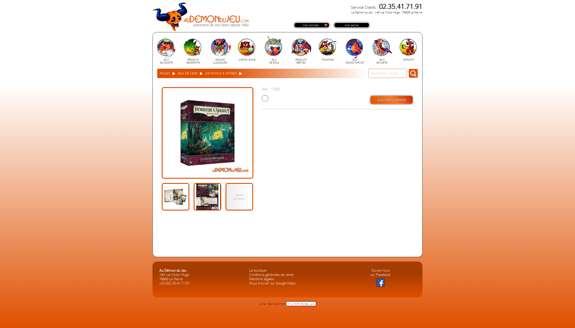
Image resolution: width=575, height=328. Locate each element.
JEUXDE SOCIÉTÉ (166, 61)
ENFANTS (409, 59)
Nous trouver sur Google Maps (272, 283)
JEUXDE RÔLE (274, 61)
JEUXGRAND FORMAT (355, 61)
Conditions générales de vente (271, 275)
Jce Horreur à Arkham (221, 73)
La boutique (257, 270)
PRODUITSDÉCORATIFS (193, 61)
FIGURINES (328, 59)
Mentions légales (261, 279)
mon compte (310, 25)
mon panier (352, 25)
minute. (301, 304)
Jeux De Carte (187, 73)
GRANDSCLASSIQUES (220, 61)
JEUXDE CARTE (381, 61)
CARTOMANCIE (247, 59)
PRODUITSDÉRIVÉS (301, 61)
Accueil (165, 73)
